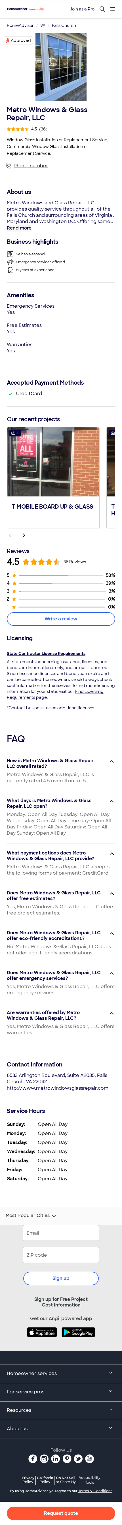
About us (17, 1429)
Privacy (28, 1480)
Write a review (61, 619)
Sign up (61, 1278)
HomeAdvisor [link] (20, 25)
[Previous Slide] (10, 535)
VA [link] (42, 25)
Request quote (61, 1513)
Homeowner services (32, 1373)
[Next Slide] (23, 535)
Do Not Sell (66, 1480)
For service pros (25, 1392)
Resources (19, 1410)
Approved (21, 40)
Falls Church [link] (64, 25)
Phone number (31, 166)
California (45, 1480)
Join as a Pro (82, 9)
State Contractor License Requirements (46, 653)
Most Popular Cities (28, 1215)
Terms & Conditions (95, 1491)
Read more (19, 228)
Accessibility (89, 1480)
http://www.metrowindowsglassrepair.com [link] (57, 1088)
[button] (53, 477)
